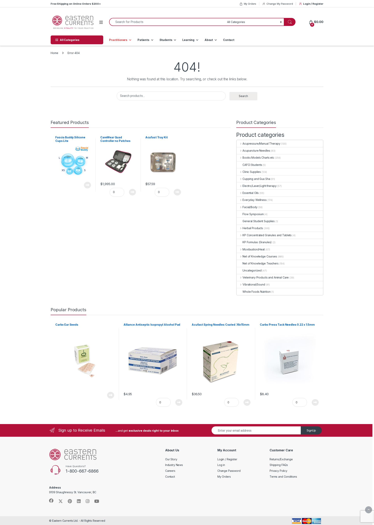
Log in (221, 465)
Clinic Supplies (252, 171)
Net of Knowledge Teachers (261, 263)
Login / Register (313, 3)
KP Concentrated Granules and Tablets (267, 235)
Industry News (174, 465)
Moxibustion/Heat (254, 249)
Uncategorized (252, 270)
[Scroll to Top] (368, 509)
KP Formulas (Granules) (257, 242)
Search (243, 96)
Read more (110, 395)
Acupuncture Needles (256, 150)
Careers (170, 470)
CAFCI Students (252, 164)
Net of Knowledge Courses (260, 256)
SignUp (311, 430)
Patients (143, 40)
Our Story (171, 459)
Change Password (229, 470)
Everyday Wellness (254, 200)
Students (166, 40)
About (209, 40)
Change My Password (279, 3)
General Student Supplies (259, 221)
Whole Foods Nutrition (256, 291)
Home (54, 53)
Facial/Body (250, 207)
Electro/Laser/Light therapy (259, 185)
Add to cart (132, 192)
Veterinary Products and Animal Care (266, 277)
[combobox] (167, 22)
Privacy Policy (278, 470)
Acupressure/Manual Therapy (261, 143)
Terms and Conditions (283, 476)
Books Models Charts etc (258, 157)
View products (85, 185)
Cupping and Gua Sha (256, 178)
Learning (188, 40)
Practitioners (118, 40)
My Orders (250, 3)
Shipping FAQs (279, 465)
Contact (228, 40)
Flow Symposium (253, 214)
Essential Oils (251, 192)
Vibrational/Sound (254, 284)
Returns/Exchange (281, 459)
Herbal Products (253, 228)
